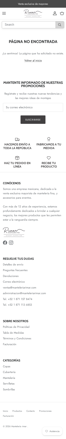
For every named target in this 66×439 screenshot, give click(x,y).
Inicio (5, 411)
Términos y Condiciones (17, 338)
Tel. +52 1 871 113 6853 (17, 305)
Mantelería (9, 378)
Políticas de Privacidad (16, 327)
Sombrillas (9, 389)
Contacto (30, 411)
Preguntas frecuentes (15, 270)
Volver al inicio (33, 61)
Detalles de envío (13, 264)
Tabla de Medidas (13, 333)
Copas (6, 366)
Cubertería (9, 372)
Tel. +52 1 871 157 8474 (17, 299)
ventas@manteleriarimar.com (19, 288)
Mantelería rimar (19, 426)
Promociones (45, 411)
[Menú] (4, 13)
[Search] (59, 24)
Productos (17, 411)
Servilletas (8, 384)
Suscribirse (33, 119)
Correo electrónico (14, 282)
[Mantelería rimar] (33, 13)
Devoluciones (11, 276)
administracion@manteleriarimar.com (24, 293)
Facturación (9, 344)
